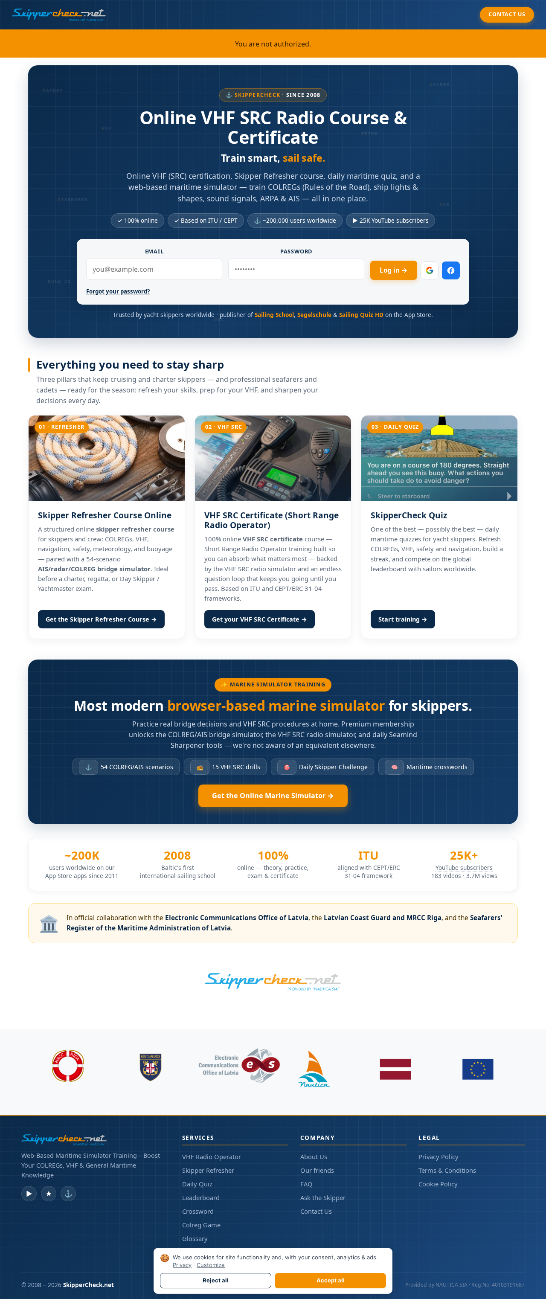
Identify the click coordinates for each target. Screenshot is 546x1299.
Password (296, 251)
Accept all (331, 1280)
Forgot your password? (118, 291)
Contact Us (507, 14)
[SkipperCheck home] (59, 14)
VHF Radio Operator (211, 1156)
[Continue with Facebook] (451, 270)
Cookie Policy (438, 1184)
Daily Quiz (197, 1184)
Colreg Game (201, 1225)
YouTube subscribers (464, 867)
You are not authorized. (273, 44)
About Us (313, 1156)
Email (154, 251)
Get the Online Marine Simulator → (273, 795)
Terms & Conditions (447, 1170)
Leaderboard (201, 1197)
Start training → (402, 619)
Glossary (195, 1238)
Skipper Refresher (208, 1170)
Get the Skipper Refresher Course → (101, 619)
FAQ (306, 1184)
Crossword (198, 1211)
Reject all (216, 1280)
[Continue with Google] (430, 270)
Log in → (394, 270)
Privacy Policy (438, 1156)
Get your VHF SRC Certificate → (259, 619)
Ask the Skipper (323, 1197)
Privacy (182, 1264)
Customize (211, 1264)
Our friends (317, 1170)
